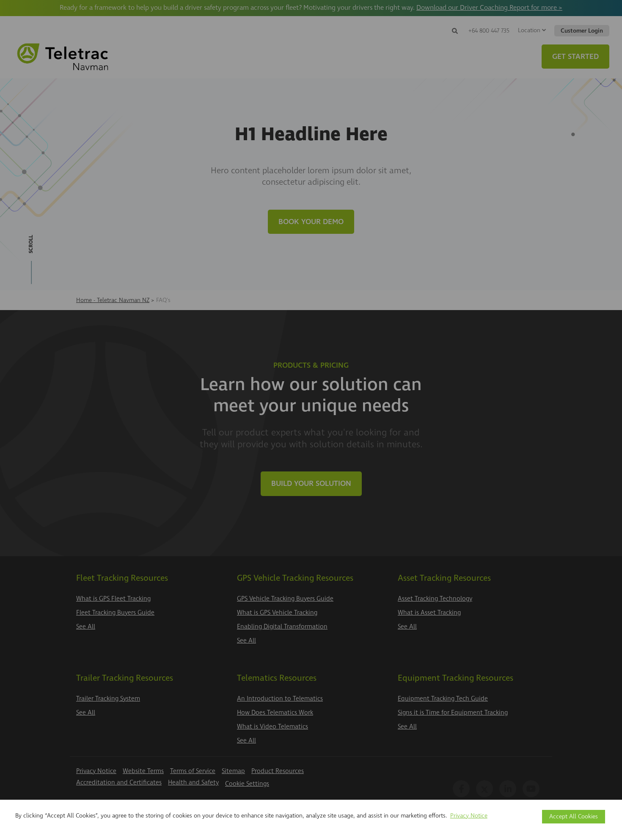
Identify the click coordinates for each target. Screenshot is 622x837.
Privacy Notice (468, 816)
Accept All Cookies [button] (573, 816)
